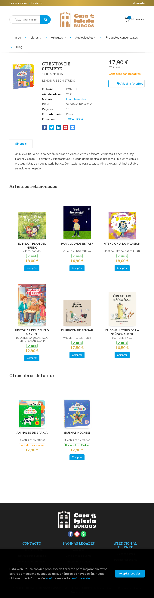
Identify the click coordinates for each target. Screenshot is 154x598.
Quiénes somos (18, 3)
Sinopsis (21, 144)
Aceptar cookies (130, 573)
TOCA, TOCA (74, 119)
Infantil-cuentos (76, 99)
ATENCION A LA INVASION (122, 244)
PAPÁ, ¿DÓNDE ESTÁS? (77, 244)
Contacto (36, 3)
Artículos (57, 38)
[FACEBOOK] (70, 534)
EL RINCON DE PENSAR (77, 330)
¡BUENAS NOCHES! (77, 433)
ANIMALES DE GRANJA (32, 433)
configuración (80, 578)
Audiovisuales (84, 38)
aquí (49, 578)
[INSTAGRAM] (77, 534)
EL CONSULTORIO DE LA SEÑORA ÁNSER (122, 332)
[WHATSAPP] (83, 534)
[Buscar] (45, 19)
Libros (35, 38)
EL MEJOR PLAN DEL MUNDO (32, 245)
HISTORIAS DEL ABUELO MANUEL (32, 332)
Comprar (32, 268)
